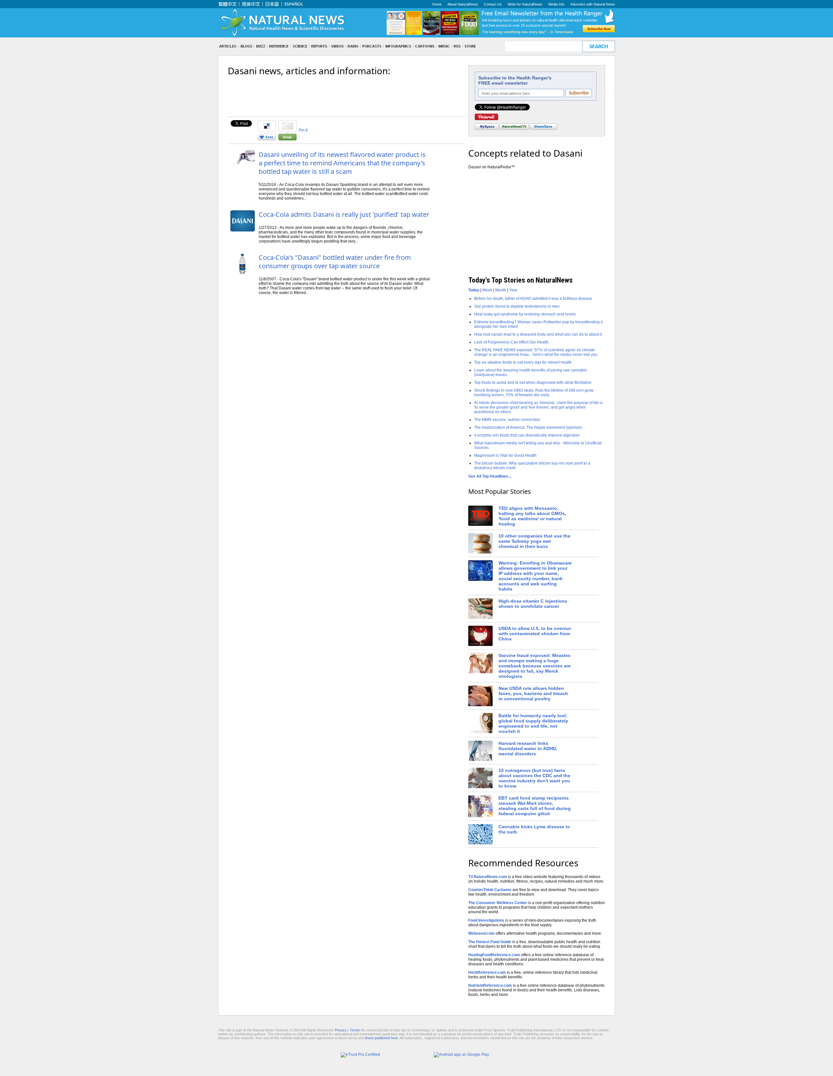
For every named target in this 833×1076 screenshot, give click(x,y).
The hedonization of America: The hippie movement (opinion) (528, 427)
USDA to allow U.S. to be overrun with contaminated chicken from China (534, 633)
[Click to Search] (598, 46)
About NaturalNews (462, 4)
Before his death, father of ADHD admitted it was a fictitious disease (533, 298)
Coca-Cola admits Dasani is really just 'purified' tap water (344, 214)
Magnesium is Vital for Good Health (505, 455)
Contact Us (493, 4)
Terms (355, 1030)
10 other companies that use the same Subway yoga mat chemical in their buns (534, 541)
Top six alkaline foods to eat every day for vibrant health (523, 362)
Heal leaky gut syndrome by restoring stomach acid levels (525, 314)
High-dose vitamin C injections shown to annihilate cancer (532, 603)
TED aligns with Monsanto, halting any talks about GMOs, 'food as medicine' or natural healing (532, 516)
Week (487, 290)
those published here (381, 1038)
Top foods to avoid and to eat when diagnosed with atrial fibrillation (533, 382)
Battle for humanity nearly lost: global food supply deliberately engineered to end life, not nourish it (533, 723)
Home (437, 4)
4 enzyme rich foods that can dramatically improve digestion (527, 435)
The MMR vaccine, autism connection (507, 419)
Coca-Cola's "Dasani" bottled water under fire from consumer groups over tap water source (335, 261)
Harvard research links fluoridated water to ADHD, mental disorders (527, 748)
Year (513, 290)
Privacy (341, 1030)
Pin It (303, 130)
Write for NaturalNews (525, 4)
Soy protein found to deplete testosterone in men (517, 306)
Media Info (556, 4)
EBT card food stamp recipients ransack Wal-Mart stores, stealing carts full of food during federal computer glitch (534, 805)
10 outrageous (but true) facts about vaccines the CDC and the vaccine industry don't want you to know (534, 778)
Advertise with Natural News (592, 4)
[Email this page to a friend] (287, 139)
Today (473, 290)
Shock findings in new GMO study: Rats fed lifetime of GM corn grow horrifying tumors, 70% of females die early (534, 392)
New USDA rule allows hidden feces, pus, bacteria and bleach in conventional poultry (533, 693)
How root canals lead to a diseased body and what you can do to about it (538, 334)
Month (500, 290)
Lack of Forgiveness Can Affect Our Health (511, 342)
